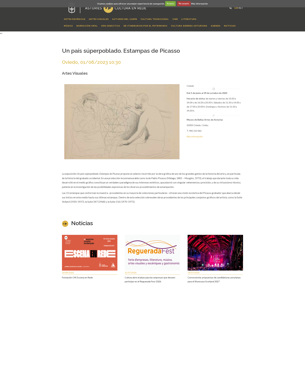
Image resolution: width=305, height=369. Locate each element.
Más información (199, 3)
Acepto (170, 3)
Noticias (82, 223)
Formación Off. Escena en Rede (77, 277)
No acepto (184, 3)
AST (241, 8)
